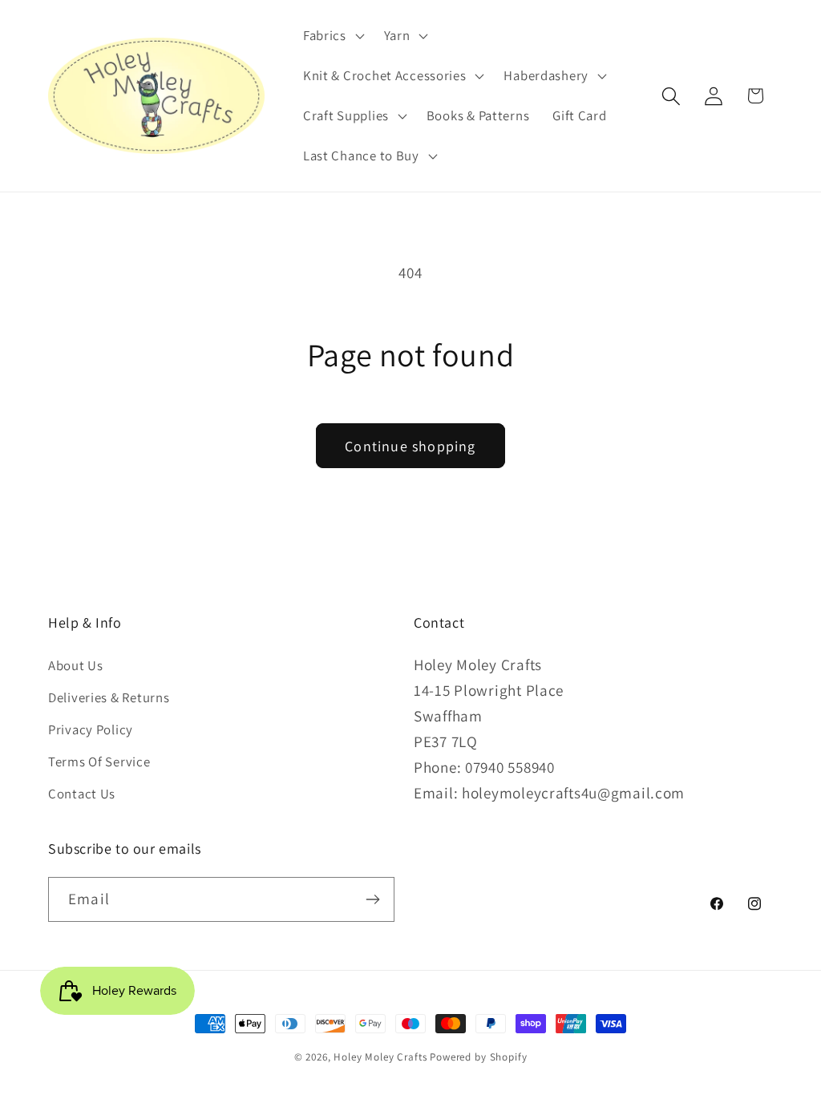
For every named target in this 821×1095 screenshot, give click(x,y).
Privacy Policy (90, 729)
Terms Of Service (99, 761)
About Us (75, 665)
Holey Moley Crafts (380, 1057)
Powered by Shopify (478, 1057)
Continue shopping (410, 446)
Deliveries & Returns (108, 697)
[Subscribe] (372, 899)
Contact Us (81, 793)
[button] (331, 36)
